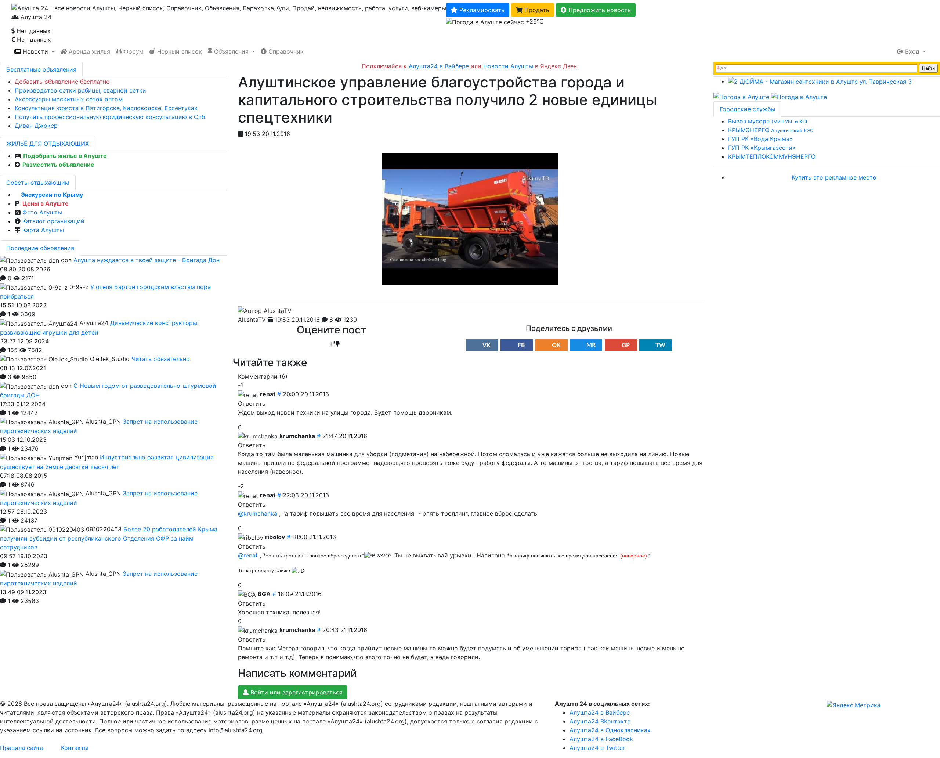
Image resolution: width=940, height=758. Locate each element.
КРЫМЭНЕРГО (770, 130)
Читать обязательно (160, 358)
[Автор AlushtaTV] (265, 310)
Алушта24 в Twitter (597, 747)
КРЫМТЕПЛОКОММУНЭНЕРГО (772, 156)
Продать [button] (536, 10)
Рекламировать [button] (481, 10)
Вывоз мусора (767, 121)
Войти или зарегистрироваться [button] (296, 692)
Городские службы (747, 109)
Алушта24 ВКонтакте (600, 721)
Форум (133, 51)
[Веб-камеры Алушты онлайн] (799, 96)
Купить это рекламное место (834, 177)
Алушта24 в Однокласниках (610, 730)
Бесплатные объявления (41, 69)
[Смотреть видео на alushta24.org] (470, 218)
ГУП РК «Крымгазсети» (762, 147)
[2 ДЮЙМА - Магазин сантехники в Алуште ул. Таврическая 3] (820, 81)
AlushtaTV (252, 319)
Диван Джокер (36, 125)
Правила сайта (21, 747)
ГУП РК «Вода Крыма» (760, 138)
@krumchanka (257, 513)
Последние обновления (40, 248)
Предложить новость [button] (599, 10)
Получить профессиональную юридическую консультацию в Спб (110, 116)
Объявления (231, 51)
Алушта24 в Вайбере (600, 712)
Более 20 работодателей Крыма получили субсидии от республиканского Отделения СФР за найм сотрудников (108, 538)
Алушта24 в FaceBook (601, 739)
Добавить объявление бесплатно (62, 81)
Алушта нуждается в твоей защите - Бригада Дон (146, 260)
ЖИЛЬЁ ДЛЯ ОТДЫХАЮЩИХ (47, 143)
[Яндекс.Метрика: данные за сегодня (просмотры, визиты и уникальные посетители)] (854, 705)
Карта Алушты (43, 230)
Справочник (285, 51)
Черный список (178, 51)
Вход (912, 51)
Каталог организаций (53, 221)
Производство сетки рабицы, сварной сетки (80, 90)
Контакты (74, 747)
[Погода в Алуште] (741, 96)
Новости (35, 51)
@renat (248, 555)
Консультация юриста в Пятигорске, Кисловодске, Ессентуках (106, 108)
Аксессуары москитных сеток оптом (69, 99)
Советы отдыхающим (37, 182)
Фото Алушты (42, 212)
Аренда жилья (88, 51)
